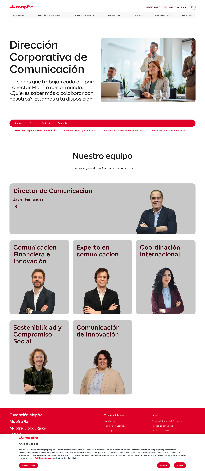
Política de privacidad (162, 425)
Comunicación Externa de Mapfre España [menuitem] (123, 130)
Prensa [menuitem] (18, 123)
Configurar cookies (28, 465)
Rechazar (163, 465)
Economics (187, 15)
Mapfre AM (109, 421)
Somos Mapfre (17, 15)
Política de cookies (161, 430)
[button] (192, 7)
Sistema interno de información (167, 421)
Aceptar (180, 465)
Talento (137, 15)
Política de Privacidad (66, 458)
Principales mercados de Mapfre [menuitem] (168, 130)
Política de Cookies (43, 458)
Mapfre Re (18, 421)
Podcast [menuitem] (46, 123)
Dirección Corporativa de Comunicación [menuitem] (35, 130)
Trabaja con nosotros (114, 425)
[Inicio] (21, 7)
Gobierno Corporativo (84, 15)
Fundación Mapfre (25, 415)
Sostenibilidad (114, 15)
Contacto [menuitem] (62, 123)
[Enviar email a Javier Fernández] (15, 206)
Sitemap (108, 430)
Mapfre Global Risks (27, 428)
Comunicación (161, 15)
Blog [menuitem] (32, 123)
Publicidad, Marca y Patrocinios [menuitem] (79, 130)
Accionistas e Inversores (49, 15)
